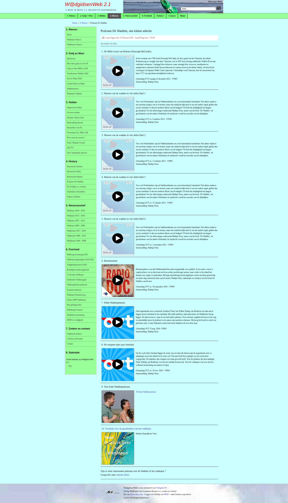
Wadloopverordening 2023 (77, 254)
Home (74, 23)
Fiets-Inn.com (136, 494)
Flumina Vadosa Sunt (75, 117)
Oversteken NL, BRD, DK (77, 132)
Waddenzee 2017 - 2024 (76, 231)
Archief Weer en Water (76, 84)
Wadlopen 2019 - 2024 (76, 210)
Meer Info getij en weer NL (77, 63)
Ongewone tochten (74, 107)
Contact (70, 344)
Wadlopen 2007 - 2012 (76, 220)
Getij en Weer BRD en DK (77, 68)
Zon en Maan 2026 (74, 78)
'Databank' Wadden (74, 94)
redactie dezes (122, 474)
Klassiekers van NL (74, 127)
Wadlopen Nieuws (74, 39)
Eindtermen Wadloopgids (77, 280)
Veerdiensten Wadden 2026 (77, 73)
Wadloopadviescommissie (77, 285)
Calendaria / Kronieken (76, 192)
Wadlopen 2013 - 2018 (76, 215)
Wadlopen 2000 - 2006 (76, 225)
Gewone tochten (73, 112)
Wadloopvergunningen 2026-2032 (80, 259)
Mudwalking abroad (75, 122)
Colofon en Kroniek (75, 339)
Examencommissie (74, 290)
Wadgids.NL (161, 488)
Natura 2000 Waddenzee (76, 300)
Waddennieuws (73, 89)
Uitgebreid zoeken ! (74, 334)
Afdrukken (103, 37)
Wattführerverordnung (75, 315)
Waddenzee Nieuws (74, 44)
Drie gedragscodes (74, 305)
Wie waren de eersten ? (76, 137)
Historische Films (74, 171)
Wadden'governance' (75, 310)
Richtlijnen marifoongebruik (78, 270)
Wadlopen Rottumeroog (76, 295)
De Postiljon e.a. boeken (76, 187)
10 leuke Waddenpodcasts (146, 392)
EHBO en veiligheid (75, 320)
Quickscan (71, 58)
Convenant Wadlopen (75, 275)
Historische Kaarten (74, 177)
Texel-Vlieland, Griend (76, 143)
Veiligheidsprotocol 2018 (77, 265)
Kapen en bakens (73, 197)
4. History (84, 23)
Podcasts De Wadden (75, 182)
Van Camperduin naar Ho (77, 153)
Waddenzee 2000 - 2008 (76, 241)
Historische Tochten (74, 166)
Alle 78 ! (70, 148)
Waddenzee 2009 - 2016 (76, 236)
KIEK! (166, 494)
